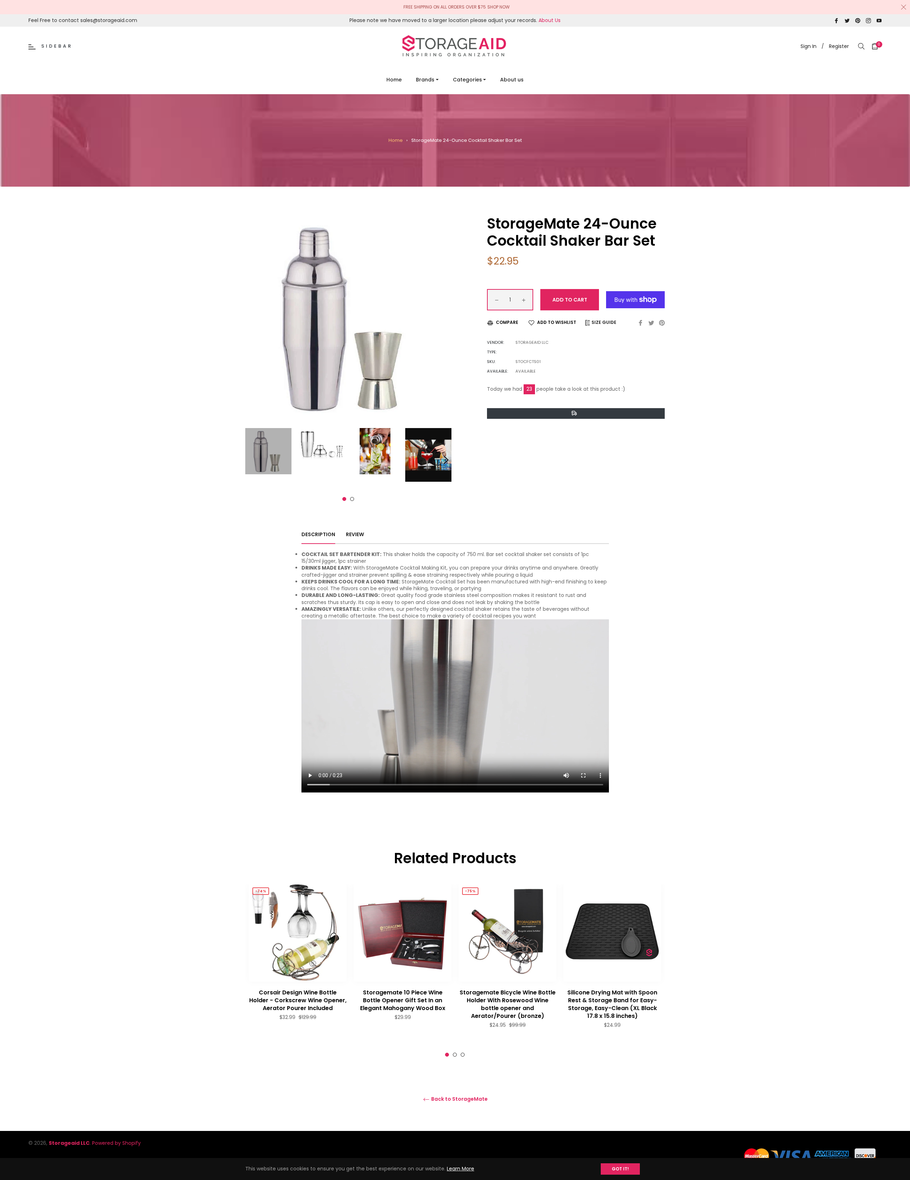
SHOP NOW (498, 7)
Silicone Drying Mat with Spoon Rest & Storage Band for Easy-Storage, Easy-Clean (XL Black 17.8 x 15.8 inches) (612, 1004)
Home (396, 140)
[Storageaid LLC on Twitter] (847, 20)
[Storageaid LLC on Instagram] (868, 20)
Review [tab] (355, 534)
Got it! (620, 1169)
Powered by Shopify (116, 1143)
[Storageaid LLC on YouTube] (879, 20)
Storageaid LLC (69, 1143)
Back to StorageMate (459, 1099)
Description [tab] (318, 534)
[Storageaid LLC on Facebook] (836, 20)
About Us (550, 20)
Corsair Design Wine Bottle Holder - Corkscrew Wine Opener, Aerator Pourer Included (298, 1000)
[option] (297, 966)
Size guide (603, 322)
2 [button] (352, 499)
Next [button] (446, 460)
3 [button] (463, 1055)
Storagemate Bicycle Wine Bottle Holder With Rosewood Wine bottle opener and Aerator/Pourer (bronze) (508, 1004)
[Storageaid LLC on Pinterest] (857, 20)
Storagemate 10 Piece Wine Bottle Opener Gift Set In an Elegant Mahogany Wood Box (402, 1000)
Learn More (460, 1168)
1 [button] (344, 499)
